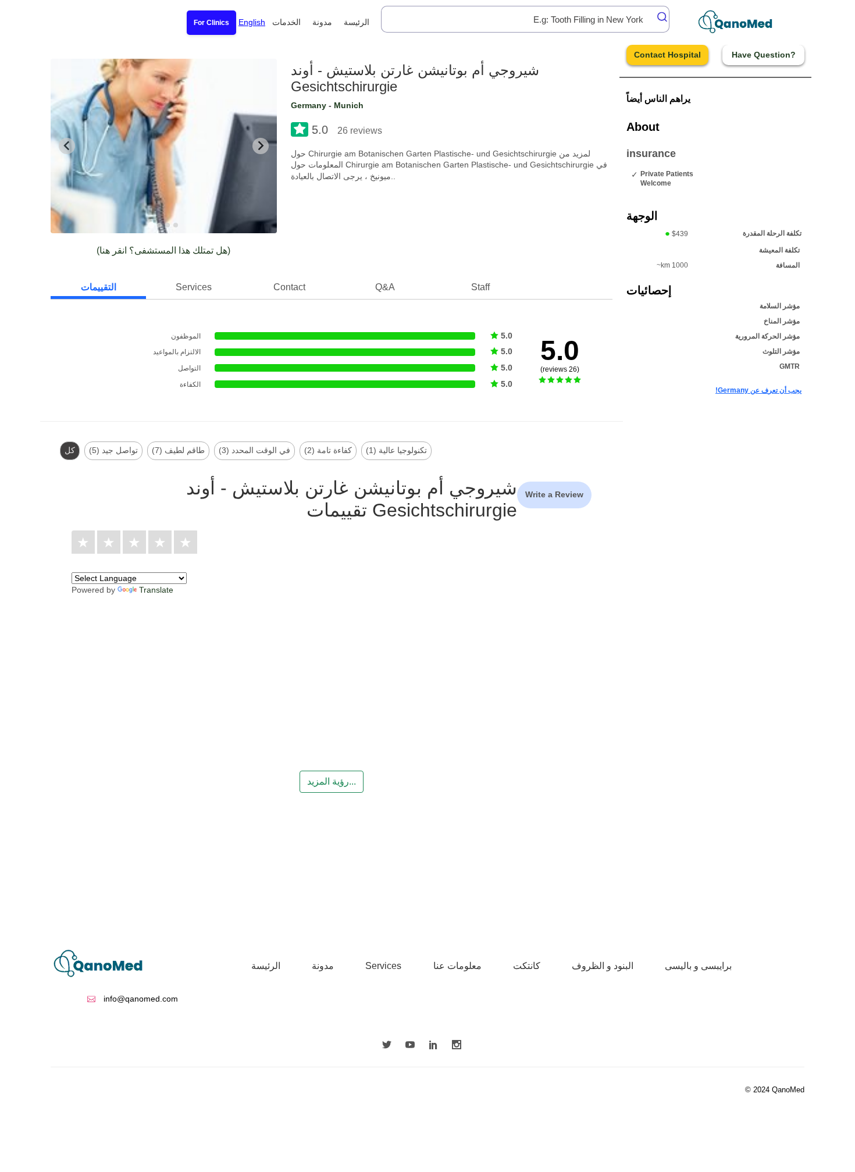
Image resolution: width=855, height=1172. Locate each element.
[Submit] (659, 17)
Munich (349, 105)
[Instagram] (459, 1045)
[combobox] (525, 19)
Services (383, 966)
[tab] (151, 225)
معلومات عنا (457, 966)
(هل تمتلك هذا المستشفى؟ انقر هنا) (163, 250)
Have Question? (764, 54)
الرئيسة (356, 22)
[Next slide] (260, 146)
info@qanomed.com (139, 998)
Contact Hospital (667, 54)
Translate (156, 589)
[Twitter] (389, 1045)
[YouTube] (413, 1045)
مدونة (322, 22)
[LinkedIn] (436, 1045)
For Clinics (211, 23)
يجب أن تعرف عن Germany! (758, 390)
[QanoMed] (743, 22)
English (251, 22)
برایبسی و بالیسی (698, 966)
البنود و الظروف (602, 966)
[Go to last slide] (67, 146)
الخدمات (286, 22)
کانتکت (526, 966)
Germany (308, 105)
